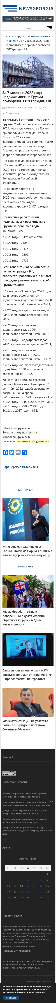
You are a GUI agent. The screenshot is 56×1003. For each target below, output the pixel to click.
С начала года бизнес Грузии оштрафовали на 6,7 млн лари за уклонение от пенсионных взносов (27, 803)
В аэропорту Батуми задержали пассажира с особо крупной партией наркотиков (24, 820)
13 (28, 885)
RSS (4, 839)
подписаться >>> (27, 432)
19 (21, 891)
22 (41, 891)
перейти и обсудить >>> (32, 441)
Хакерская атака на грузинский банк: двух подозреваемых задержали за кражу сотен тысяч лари (27, 830)
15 (41, 885)
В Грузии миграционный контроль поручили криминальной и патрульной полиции (24, 795)
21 (34, 891)
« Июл (5, 908)
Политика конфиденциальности (38, 982)
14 (34, 885)
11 (15, 885)
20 (28, 891)
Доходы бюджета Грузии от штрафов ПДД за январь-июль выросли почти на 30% (24, 812)
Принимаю (11, 998)
